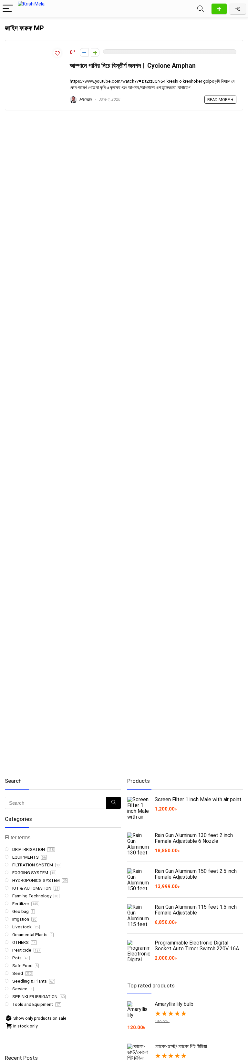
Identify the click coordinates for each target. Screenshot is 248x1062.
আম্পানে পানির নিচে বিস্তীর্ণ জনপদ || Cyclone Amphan (133, 65)
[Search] (200, 8)
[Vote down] (84, 52)
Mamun (85, 99)
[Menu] (8, 8)
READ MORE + (220, 99)
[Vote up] (95, 52)
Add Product (219, 9)
